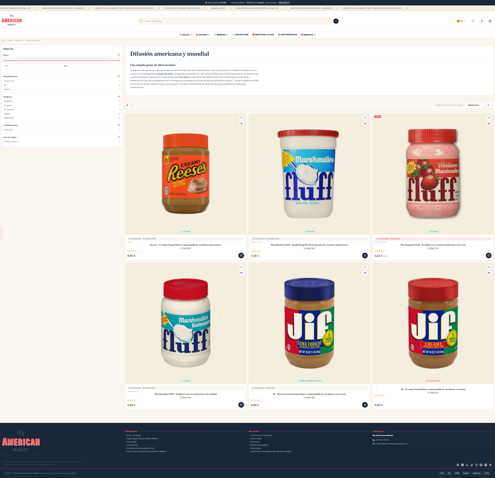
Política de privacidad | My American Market (146, 451)
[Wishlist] (473, 21)
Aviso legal (131, 442)
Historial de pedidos (259, 445)
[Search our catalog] (336, 21)
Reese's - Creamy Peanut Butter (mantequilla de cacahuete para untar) (185, 245)
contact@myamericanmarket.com (392, 443)
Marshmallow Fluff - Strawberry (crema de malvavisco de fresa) (433, 245)
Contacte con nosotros (261, 435)
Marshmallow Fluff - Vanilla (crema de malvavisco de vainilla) (186, 394)
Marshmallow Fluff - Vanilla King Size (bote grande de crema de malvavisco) (309, 245)
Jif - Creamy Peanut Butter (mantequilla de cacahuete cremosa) (433, 389)
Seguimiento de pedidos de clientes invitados (270, 451)
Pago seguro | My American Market (142, 438)
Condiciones (132, 445)
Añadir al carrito (241, 255)
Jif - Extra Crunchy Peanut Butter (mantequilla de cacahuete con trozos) (309, 394)
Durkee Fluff (257, 242)
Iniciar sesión (256, 438)
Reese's (130, 242)
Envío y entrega (134, 435)
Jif (252, 391)
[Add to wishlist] (241, 118)
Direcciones (255, 448)
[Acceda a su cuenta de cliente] (482, 21)
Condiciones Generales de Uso (140, 448)
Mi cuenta (254, 442)
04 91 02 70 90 (382, 440)
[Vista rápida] (241, 123)
